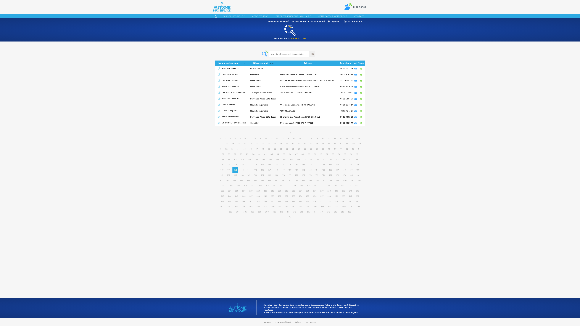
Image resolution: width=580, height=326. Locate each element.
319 (342, 212)
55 (244, 149)
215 (308, 185)
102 (249, 159)
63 (293, 149)
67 (317, 149)
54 (238, 149)
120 (228, 164)
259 (336, 196)
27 (220, 143)
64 (299, 149)
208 (260, 185)
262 (357, 196)
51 (220, 149)
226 (243, 191)
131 (303, 164)
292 (286, 207)
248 (258, 196)
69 (329, 149)
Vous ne (277, 21)
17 (305, 138)
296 (315, 207)
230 (272, 191)
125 (262, 164)
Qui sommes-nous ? (234, 16)
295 (308, 207)
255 (307, 196)
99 (229, 159)
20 (323, 138)
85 (284, 154)
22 (335, 138)
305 (245, 212)
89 (309, 154)
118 (356, 159)
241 (350, 191)
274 (300, 201)
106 (277, 159)
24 (347, 138)
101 (242, 159)
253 (293, 196)
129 (289, 164)
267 (250, 201)
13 (283, 138)
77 (235, 154)
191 (283, 180)
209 (267, 185)
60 (275, 149)
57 (257, 149)
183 (227, 180)
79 (247, 154)
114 (330, 159)
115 (337, 159)
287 (251, 207)
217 (321, 185)
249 (265, 196)
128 (283, 164)
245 (236, 196)
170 (283, 175)
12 (277, 138)
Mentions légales (283, 322)
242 (357, 191)
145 (255, 170)
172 (296, 175)
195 (310, 180)
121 (235, 164)
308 (267, 212)
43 (317, 143)
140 (222, 170)
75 (223, 154)
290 (272, 207)
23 (341, 138)
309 (274, 212)
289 (265, 207)
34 (263, 143)
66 (311, 149)
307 (259, 212)
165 (249, 175)
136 (337, 164)
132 (310, 164)
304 (238, 212)
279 (336, 201)
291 (279, 207)
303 (230, 212)
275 (307, 201)
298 (329, 207)
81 (259, 154)
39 (293, 143)
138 (351, 164)
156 (330, 170)
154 (317, 170)
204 (231, 185)
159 (351, 170)
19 (317, 138)
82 (265, 154)
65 (305, 149)
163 (235, 175)
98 (223, 159)
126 (269, 164)
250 (272, 196)
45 (329, 143)
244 (229, 196)
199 (337, 180)
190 (276, 180)
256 (314, 196)
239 (336, 191)
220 (342, 185)
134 (323, 164)
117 (350, 159)
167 (262, 175)
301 (351, 207)
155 (323, 170)
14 (288, 138)
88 (302, 154)
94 (339, 154)
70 (335, 149)
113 (324, 159)
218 (328, 185)
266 (243, 201)
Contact (359, 16)
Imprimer (335, 21)
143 (242, 170)
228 (258, 191)
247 (251, 196)
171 (290, 175)
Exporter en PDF (355, 21)
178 (337, 175)
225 (236, 191)
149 (283, 170)
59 (269, 149)
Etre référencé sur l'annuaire (293, 16)
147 (269, 170)
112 (317, 159)
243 (222, 196)
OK (312, 54)
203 (223, 185)
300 (344, 207)
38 (287, 143)
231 (279, 191)
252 (286, 196)
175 (317, 175)
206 (245, 185)
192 (289, 180)
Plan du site (310, 322)
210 (274, 185)
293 (293, 207)
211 (281, 185)
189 (269, 180)
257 (322, 196)
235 (307, 191)
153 (310, 170)
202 (359, 180)
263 (222, 201)
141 (228, 170)
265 (236, 201)
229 (265, 191)
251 (279, 196)
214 (301, 185)
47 (341, 143)
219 (335, 185)
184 (234, 180)
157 (337, 170)
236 (314, 191)
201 (351, 180)
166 (255, 175)
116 (343, 159)
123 (249, 164)
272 (286, 201)
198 (330, 180)
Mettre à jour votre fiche (332, 16)
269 (265, 201)
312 (294, 212)
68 (323, 149)
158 (344, 170)
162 (228, 175)
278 (329, 201)
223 (222, 191)
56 (251, 149)
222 (356, 185)
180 (351, 175)
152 (303, 170)
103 (256, 159)
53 (232, 149)
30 (239, 143)
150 (290, 170)
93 (333, 154)
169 (276, 175)
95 (345, 154)
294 (301, 207)
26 (359, 138)
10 (266, 138)
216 (315, 185)
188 (262, 180)
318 (335, 212)
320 (349, 212)
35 (269, 143)
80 (253, 154)
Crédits (298, 322)
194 (303, 180)
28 (226, 143)
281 (350, 201)
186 (248, 180)
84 (278, 154)
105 (270, 159)
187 (255, 180)
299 (336, 207)
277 (321, 201)
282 (357, 201)
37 (281, 143)
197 (323, 180)
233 (293, 191)
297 (322, 207)
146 (262, 170)
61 (281, 149)
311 (288, 212)
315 (315, 212)
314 (308, 212)
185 (241, 180)
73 (353, 149)
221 (349, 185)
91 (321, 154)
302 (358, 207)
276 (314, 201)
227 (251, 191)
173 (303, 175)
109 (298, 159)
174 (310, 175)
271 (279, 201)
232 (286, 191)
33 (257, 143)
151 (296, 170)
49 (353, 143)
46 (335, 143)
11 (271, 138)
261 (350, 196)
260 (343, 196)
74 (359, 149)
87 (296, 154)
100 (235, 159)
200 (344, 180)
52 (226, 149)
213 (294, 185)
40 (299, 143)
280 (343, 201)
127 (276, 164)
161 (222, 175)
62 (287, 149)
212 (287, 185)
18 (311, 138)
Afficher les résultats (307, 21)
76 (229, 154)
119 (222, 164)
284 (229, 207)
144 (249, 170)
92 (327, 154)
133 (317, 164)
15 (294, 138)
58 (263, 149)
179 (344, 175)
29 (233, 143)
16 (300, 138)
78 (241, 154)
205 (238, 185)
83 (272, 154)
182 (220, 180)
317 (328, 212)
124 (255, 164)
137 (344, 164)
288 (258, 207)
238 (329, 191)
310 (281, 212)
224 (229, 191)
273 (293, 201)
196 (317, 180)
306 (252, 212)
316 (322, 212)
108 (291, 159)
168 (269, 175)
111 (311, 159)
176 (323, 175)
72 (347, 149)
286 (243, 207)
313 (301, 212)
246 (243, 196)
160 (357, 170)
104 (263, 159)
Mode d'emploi (260, 16)
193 (296, 180)
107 (284, 159)
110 (305, 159)
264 (229, 201)
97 (357, 154)
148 (276, 170)
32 (251, 143)
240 (343, 191)
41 (305, 143)
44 (323, 143)
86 (290, 154)
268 (258, 201)
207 (252, 185)
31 (245, 143)
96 (351, 154)
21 (329, 138)
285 (236, 207)
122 (242, 164)
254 (300, 196)
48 (347, 143)
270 (272, 201)
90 (315, 154)
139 (357, 164)
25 (353, 138)
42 (311, 143)
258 (329, 196)
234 (300, 191)
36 (275, 143)
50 (359, 143)
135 (330, 164)
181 (358, 175)
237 (322, 191)
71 (341, 149)
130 (296, 164)
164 (242, 175)
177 (330, 175)
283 (222, 207)
